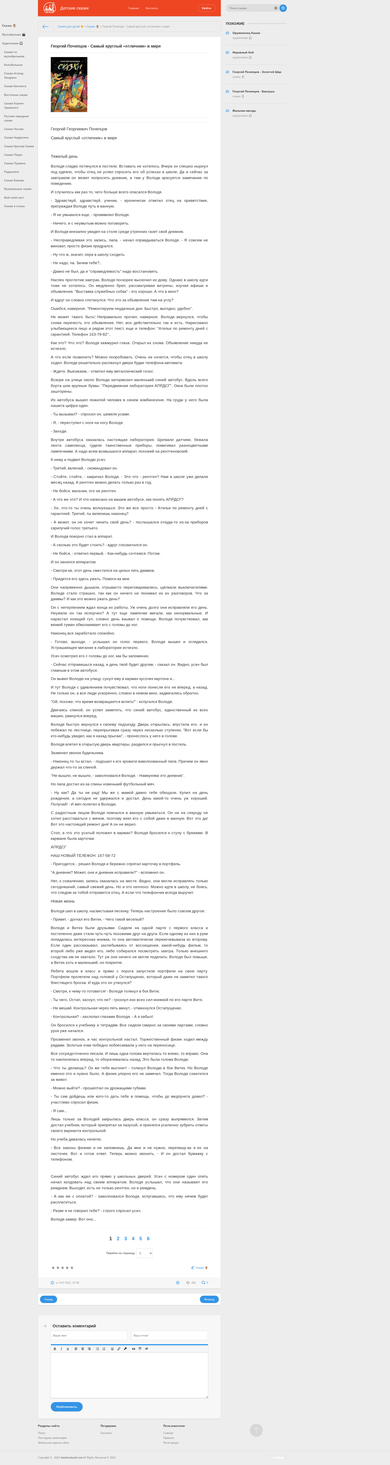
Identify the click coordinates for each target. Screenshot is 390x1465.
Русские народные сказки (16, 118)
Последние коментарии (52, 1438)
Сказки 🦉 (9, 25)
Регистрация (171, 1442)
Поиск (41, 1433)
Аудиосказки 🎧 (12, 43)
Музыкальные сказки (17, 188)
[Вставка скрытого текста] (147, 1348)
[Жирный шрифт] (55, 1348)
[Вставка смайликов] (112, 1348)
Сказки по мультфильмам (14, 54)
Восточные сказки (16, 94)
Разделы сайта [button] (49, 1425)
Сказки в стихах (14, 206)
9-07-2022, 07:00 (69, 1282)
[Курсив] (61, 1348)
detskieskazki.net (71, 1457)
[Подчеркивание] (68, 1348)
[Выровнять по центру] (83, 1348)
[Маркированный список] (97, 1348)
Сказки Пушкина (15, 163)
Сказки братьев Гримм (19, 146)
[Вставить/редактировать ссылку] (119, 1348)
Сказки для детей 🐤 (71, 26)
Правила (168, 1438)
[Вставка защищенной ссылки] (125, 1348)
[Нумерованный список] (104, 1348)
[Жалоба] (178, 1282)
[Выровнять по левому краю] (76, 1348)
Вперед (209, 1299)
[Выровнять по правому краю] (89, 1348)
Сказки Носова (14, 129)
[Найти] (283, 8)
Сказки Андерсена (16, 137)
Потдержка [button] (108, 1425)
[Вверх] (256, 1430)
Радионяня (11, 171)
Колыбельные (13, 64)
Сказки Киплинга (15, 86)
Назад (48, 1299)
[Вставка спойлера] (140, 1348)
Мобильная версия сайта (53, 1442)
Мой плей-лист (14, 197)
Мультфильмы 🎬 (13, 34)
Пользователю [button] (174, 1425)
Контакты (152, 8)
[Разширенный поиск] (276, 8)
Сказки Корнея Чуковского (14, 105)
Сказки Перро (13, 154)
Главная (133, 8)
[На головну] (45, 27)
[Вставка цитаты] (133, 1348)
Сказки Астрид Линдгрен (13, 75)
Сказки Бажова (14, 180)
